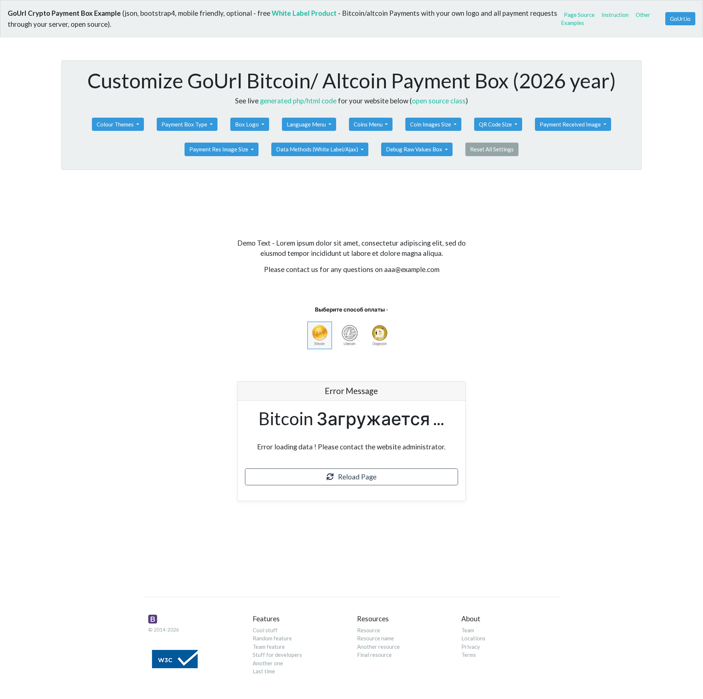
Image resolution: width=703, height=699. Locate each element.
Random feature (272, 638)
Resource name (375, 638)
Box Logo (247, 124)
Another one (268, 663)
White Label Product (304, 13)
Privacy (470, 646)
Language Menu (307, 124)
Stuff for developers (277, 654)
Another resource (378, 646)
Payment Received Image (571, 124)
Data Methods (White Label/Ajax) (317, 149)
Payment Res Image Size (219, 149)
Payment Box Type (184, 124)
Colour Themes (116, 124)
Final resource (374, 654)
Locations (473, 638)
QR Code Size (496, 124)
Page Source (579, 14)
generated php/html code (298, 100)
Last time (264, 671)
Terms (468, 654)
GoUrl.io (680, 18)
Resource (368, 630)
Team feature (269, 646)
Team (467, 630)
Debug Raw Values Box (414, 149)
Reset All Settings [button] (492, 149)
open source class (439, 100)
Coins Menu (369, 124)
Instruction (615, 14)
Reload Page (355, 476)
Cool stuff (265, 630)
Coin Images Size (431, 124)
